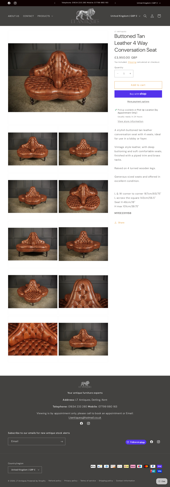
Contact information (125, 480)
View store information (130, 121)
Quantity (118, 67)
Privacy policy (70, 480)
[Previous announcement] (55, 3)
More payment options (138, 101)
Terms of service (88, 480)
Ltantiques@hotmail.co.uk (85, 417)
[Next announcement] (115, 3)
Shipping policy (106, 480)
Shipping (132, 62)
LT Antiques (21, 481)
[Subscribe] (61, 441)
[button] (45, 16)
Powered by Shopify (36, 481)
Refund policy (55, 480)
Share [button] (121, 222)
